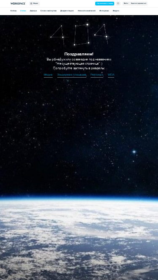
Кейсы (13, 11)
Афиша (33, 11)
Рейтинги (97, 74)
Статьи (23, 11)
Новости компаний (87, 11)
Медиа (35, 3)
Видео (116, 11)
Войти (126, 3)
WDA (111, 74)
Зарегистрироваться (138, 3)
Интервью (104, 11)
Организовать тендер (105, 3)
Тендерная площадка (71, 74)
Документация (67, 11)
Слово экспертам (48, 11)
